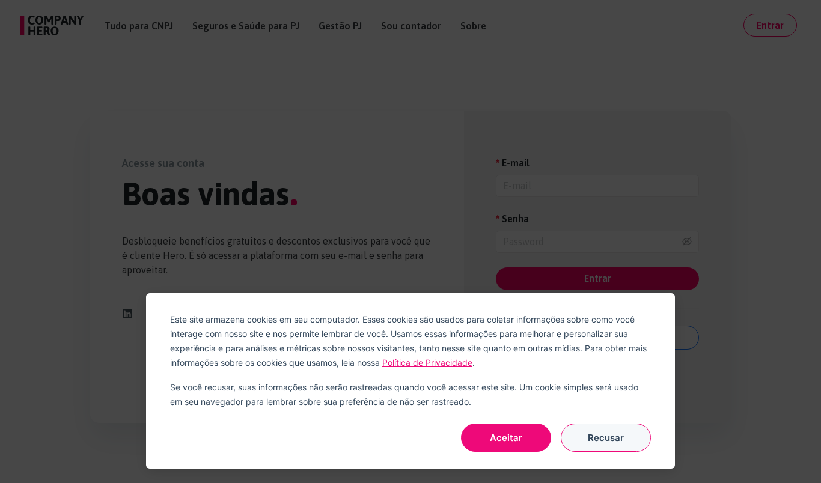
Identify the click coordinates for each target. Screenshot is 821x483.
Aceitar (506, 437)
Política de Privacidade (427, 362)
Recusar (606, 437)
